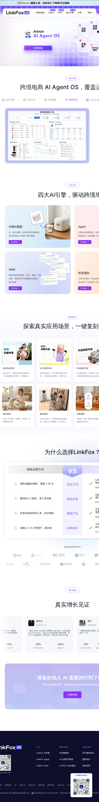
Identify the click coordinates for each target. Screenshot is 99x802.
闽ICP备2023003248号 (69, 793)
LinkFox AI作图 (43, 753)
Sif (15, 785)
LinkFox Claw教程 (67, 765)
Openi (69, 785)
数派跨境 (51, 785)
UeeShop (60, 785)
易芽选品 (41, 785)
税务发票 (86, 765)
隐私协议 (86, 759)
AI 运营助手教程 (66, 759)
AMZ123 (22, 785)
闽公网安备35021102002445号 (46, 793)
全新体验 (72, 694)
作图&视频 (39, 12)
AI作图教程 (64, 753)
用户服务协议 (88, 753)
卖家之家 (31, 785)
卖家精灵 (8, 785)
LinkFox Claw (42, 765)
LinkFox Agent (42, 759)
